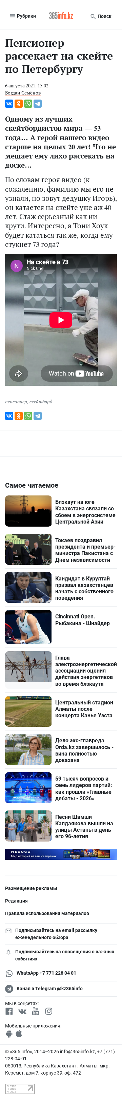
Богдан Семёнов (23, 92)
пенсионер (16, 401)
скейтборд (40, 401)
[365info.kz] (61, 16)
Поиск (104, 16)
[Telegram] (38, 104)
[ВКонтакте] (9, 104)
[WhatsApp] (28, 104)
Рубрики (26, 16)
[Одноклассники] (19, 104)
